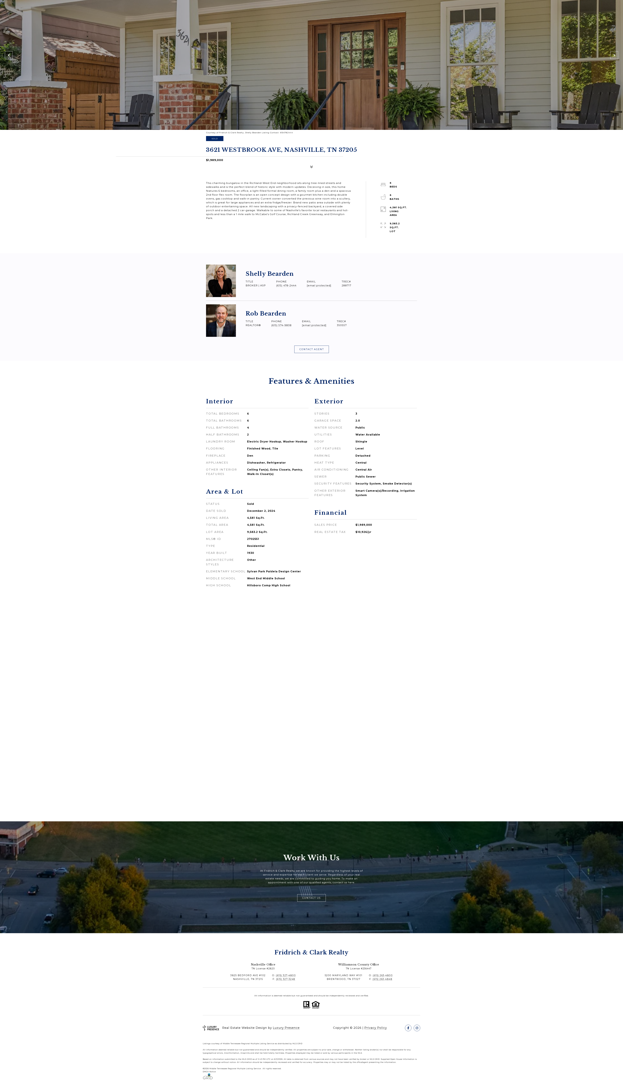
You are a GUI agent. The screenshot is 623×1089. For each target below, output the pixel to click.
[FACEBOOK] (408, 1028)
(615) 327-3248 (285, 979)
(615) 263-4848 (382, 979)
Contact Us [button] (311, 897)
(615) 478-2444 (286, 285)
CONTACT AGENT (311, 349)
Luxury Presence (286, 1028)
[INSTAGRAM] (417, 1028)
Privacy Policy (375, 1028)
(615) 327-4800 (286, 975)
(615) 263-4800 (383, 975)
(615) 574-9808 (281, 325)
